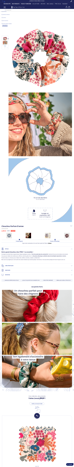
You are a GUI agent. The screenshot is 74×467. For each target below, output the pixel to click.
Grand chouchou (5, 20)
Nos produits (4, 11)
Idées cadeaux (50, 3)
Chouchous (4, 17)
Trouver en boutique (54, 241)
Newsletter (64, 3)
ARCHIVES (43, 3)
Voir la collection (37, 403)
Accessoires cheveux (6, 14)
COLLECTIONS (35, 3)
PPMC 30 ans (58, 3)
